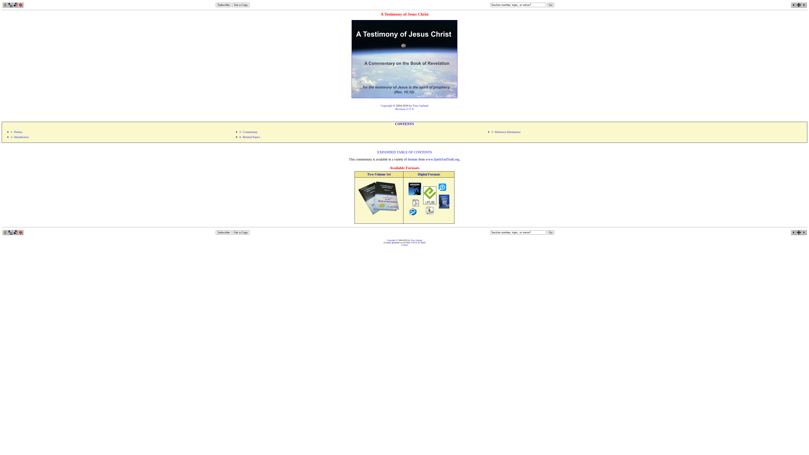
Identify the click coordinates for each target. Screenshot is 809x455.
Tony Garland (420, 105)
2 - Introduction (20, 137)
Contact (404, 245)
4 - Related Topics (249, 137)
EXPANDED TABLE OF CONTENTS (404, 152)
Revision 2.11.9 (404, 109)
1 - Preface (17, 132)
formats (413, 159)
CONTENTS (404, 124)
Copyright (391, 240)
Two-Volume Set (379, 174)
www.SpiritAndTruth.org (442, 159)
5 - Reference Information (506, 132)
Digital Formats (429, 174)
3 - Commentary (248, 132)
